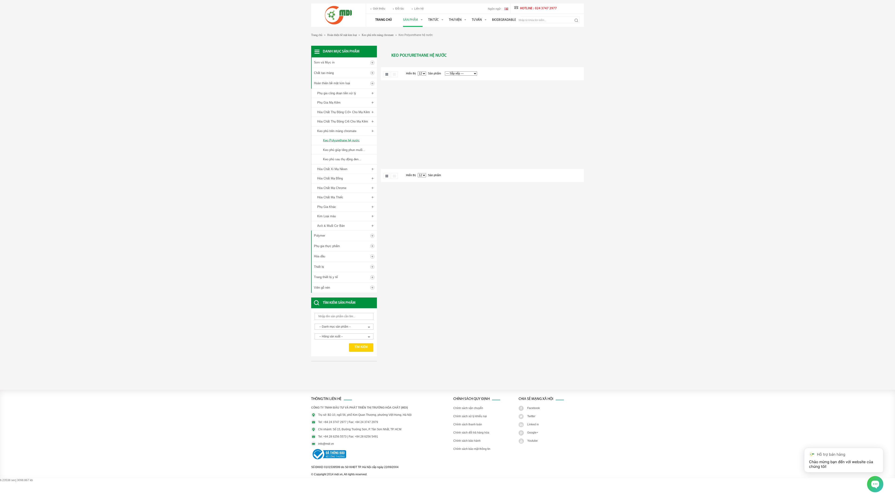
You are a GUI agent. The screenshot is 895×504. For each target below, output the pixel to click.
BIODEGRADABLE (504, 20)
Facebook (533, 408)
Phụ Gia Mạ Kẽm (329, 102)
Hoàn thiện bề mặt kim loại (342, 35)
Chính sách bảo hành (467, 440)
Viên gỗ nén (322, 287)
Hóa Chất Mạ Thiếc (330, 197)
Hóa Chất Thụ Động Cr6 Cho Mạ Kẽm (342, 121)
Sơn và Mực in (324, 62)
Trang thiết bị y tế (326, 277)
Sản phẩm (410, 20)
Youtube (532, 440)
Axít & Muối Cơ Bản (331, 226)
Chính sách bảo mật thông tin (471, 449)
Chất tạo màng (324, 73)
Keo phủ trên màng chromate (378, 35)
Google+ (532, 432)
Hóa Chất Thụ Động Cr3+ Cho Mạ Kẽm (343, 112)
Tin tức (433, 20)
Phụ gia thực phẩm (327, 246)
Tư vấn (477, 20)
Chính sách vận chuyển (468, 408)
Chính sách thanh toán (467, 424)
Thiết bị (319, 267)
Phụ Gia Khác (326, 207)
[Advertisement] (348, 377)
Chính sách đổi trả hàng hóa (471, 432)
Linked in (533, 424)
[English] (506, 8)
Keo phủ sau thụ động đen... (342, 159)
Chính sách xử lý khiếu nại (470, 416)
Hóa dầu (319, 256)
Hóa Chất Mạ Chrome (331, 188)
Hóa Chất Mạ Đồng (330, 178)
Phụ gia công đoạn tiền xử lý (336, 93)
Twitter (531, 416)
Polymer (319, 235)
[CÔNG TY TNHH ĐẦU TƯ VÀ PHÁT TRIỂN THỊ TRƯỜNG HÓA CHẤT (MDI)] (338, 23)
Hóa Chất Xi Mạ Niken (332, 169)
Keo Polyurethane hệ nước (341, 140)
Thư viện (455, 20)
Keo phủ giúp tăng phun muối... (344, 150)
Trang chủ (383, 20)
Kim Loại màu (326, 216)
